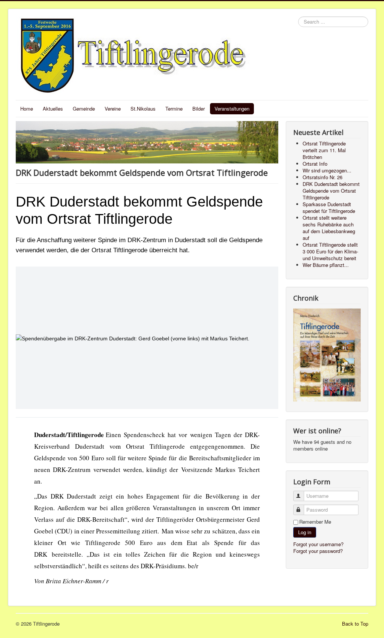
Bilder (198, 108)
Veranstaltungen (231, 108)
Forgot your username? (318, 544)
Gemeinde (84, 108)
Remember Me (315, 521)
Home (26, 108)
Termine (174, 108)
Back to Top (355, 623)
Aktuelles (53, 108)
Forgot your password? (318, 550)
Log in (304, 532)
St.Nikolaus (143, 108)
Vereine (113, 108)
